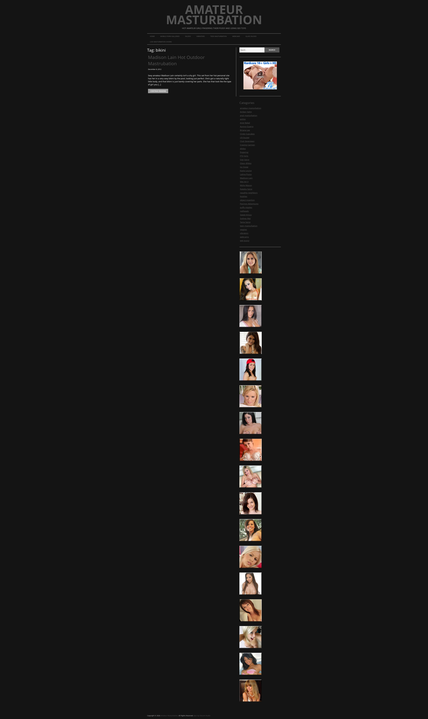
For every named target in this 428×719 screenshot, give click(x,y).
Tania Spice (245, 222)
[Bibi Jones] (250, 649)
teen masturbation (218, 36)
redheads (244, 211)
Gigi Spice (244, 159)
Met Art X (244, 181)
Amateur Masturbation (214, 14)
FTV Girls (244, 156)
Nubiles (243, 196)
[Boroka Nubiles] (250, 569)
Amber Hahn (246, 111)
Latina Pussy (246, 174)
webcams (236, 36)
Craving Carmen (247, 145)
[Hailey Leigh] (250, 355)
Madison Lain (246, 178)
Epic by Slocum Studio (202, 716)
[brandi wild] (250, 301)
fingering (244, 152)
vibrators (200, 36)
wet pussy (244, 240)
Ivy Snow (244, 167)
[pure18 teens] (250, 328)
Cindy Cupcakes (247, 134)
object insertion (247, 200)
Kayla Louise (246, 170)
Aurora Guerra (246, 126)
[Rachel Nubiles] (250, 408)
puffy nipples (246, 207)
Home (152, 36)
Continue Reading (158, 91)
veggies (243, 229)
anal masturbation (248, 115)
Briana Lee (245, 130)
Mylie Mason (246, 185)
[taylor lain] (250, 381)
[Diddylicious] (250, 702)
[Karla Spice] (250, 676)
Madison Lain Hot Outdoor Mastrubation (176, 60)
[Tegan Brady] (250, 488)
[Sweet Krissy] (250, 435)
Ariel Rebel (245, 123)
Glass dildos (251, 36)
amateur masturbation (250, 108)
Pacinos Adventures (249, 203)
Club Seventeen (247, 141)
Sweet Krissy (246, 214)
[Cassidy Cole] (250, 274)
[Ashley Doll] (250, 622)
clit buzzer (244, 137)
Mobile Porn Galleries (170, 36)
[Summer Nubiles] (250, 515)
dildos (188, 36)
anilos (243, 119)
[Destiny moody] (250, 542)
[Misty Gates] (250, 462)
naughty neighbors (249, 192)
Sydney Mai (245, 218)
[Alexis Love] (250, 595)
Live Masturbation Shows (161, 42)
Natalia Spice (246, 189)
